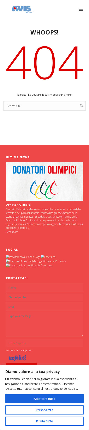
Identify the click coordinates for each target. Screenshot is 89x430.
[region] (44, 397)
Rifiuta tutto (44, 421)
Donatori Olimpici (18, 204)
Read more (12, 232)
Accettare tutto (44, 399)
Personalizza (44, 410)
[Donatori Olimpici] (44, 181)
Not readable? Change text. (19, 350)
